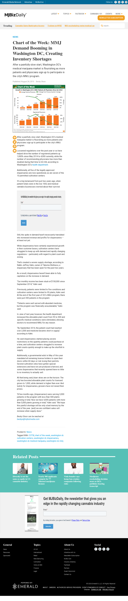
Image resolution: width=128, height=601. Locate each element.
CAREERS (52, 587)
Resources (6, 552)
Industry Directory (70, 562)
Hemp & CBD (38, 565)
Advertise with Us (69, 552)
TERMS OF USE (96, 589)
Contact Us (67, 574)
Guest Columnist (69, 571)
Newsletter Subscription (111, 18)
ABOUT (45, 587)
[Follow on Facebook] (115, 2)
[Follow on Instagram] (126, 2)
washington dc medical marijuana (31, 441)
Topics (66, 14)
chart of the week (42, 435)
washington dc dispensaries (46, 438)
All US (36, 549)
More (118, 14)
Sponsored (6, 555)
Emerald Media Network (11, 2)
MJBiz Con (67, 559)
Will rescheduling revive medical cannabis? (82, 26)
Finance (36, 568)
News (15, 37)
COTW (31, 435)
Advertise (28, 2)
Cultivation (37, 562)
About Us (67, 549)
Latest (54, 14)
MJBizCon (40, 2)
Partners (66, 568)
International (38, 552)
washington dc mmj (54, 441)
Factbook (79, 14)
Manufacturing (39, 559)
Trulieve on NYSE (55, 26)
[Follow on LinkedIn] (119, 2)
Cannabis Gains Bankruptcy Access (29, 26)
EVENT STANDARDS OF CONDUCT (94, 587)
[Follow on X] (122, 2)
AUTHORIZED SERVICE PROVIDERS (69, 587)
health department (40, 165)
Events (109, 14)
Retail (35, 555)
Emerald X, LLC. (97, 584)
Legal (35, 571)
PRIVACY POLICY (108, 589)
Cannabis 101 (96, 14)
